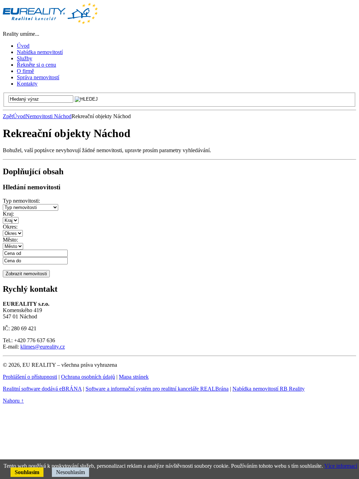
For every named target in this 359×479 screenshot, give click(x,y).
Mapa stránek (134, 377)
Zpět (8, 116)
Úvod (19, 116)
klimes (27, 347)
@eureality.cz (50, 347)
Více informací (340, 466)
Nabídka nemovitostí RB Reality (268, 389)
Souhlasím (27, 472)
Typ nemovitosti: (21, 201)
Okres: (10, 227)
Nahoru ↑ (13, 401)
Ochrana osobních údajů (88, 377)
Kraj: (8, 214)
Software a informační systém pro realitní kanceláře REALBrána (157, 389)
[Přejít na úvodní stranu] (50, 22)
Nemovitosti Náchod (49, 116)
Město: (10, 240)
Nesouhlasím (70, 472)
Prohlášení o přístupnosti (30, 377)
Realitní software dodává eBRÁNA (42, 389)
